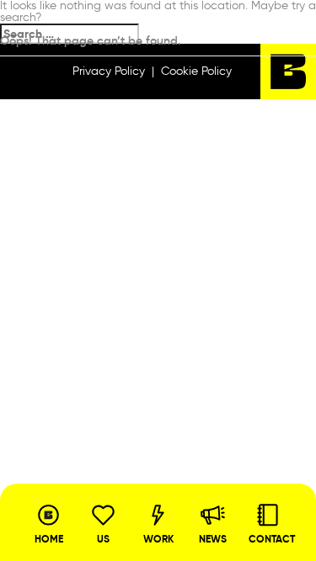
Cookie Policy (196, 71)
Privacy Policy (108, 71)
